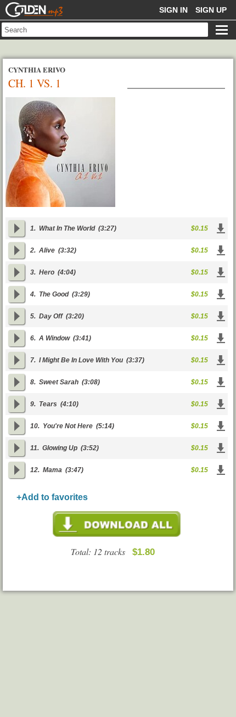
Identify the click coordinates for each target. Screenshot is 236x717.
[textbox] (105, 30)
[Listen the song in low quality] (16, 228)
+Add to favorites (52, 497)
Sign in (173, 9)
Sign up (211, 9)
